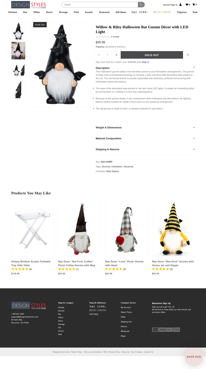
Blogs (123, 336)
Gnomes (106, 166)
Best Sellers (113, 171)
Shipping (100, 46)
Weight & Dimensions (109, 127)
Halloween (116, 166)
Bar (59, 314)
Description (103, 68)
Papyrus (93, 314)
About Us (126, 352)
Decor (60, 320)
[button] (21, 269)
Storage (61, 324)
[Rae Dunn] (139, 12)
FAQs (123, 317)
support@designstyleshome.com (24, 316)
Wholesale (125, 331)
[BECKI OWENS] (162, 12)
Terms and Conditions (93, 352)
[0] (192, 4)
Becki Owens (97, 310)
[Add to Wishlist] (188, 55)
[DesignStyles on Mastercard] (155, 329)
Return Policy (126, 312)
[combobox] (103, 4)
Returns (124, 326)
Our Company (137, 352)
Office (60, 317)
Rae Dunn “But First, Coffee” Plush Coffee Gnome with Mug (76, 263)
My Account (126, 307)
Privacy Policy (114, 352)
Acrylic (61, 331)
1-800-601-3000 (17, 313)
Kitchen (61, 310)
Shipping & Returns (107, 149)
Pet (59, 327)
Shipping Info (126, 321)
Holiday (61, 307)
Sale (60, 334)
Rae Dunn (97, 307)
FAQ (105, 352)
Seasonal (128, 166)
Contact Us (148, 352)
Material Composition (108, 138)
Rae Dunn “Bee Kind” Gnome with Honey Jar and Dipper (173, 263)
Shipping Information (61, 352)
